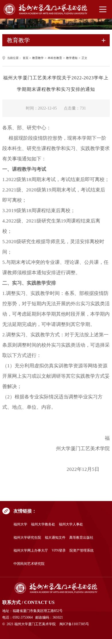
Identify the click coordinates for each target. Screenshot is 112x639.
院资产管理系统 (81, 550)
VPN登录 (59, 550)
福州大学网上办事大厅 (30, 550)
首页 (25, 58)
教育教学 (38, 58)
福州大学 (20, 524)
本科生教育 (55, 58)
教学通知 (72, 58)
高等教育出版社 (81, 538)
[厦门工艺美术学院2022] (56, 588)
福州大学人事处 (71, 524)
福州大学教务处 (43, 524)
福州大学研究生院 (27, 538)
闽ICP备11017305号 (74, 624)
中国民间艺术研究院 (29, 564)
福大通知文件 (55, 538)
